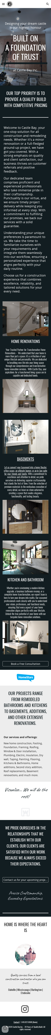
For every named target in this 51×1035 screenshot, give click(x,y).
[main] (25, 25)
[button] (3, 4)
